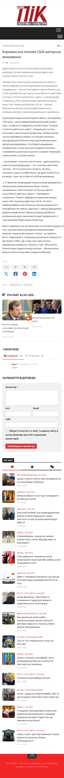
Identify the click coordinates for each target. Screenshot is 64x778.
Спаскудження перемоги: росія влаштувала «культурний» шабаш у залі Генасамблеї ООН (39, 559)
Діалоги (21, 509)
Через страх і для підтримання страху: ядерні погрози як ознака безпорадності (38, 737)
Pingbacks (36, 356)
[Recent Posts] (12, 467)
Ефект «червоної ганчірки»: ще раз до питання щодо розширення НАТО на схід (38, 580)
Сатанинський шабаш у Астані (33, 678)
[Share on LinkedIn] (34, 270)
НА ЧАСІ (42, 475)
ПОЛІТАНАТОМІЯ (34, 637)
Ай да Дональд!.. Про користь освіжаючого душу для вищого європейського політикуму (34, 600)
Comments (14, 356)
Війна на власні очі (27, 613)
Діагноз (21, 492)
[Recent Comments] (52, 467)
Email (36, 408)
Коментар (11, 387)
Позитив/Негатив (13, 46)
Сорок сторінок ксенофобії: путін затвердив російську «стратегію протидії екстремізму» (35, 661)
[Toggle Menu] (59, 36)
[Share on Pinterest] (25, 270)
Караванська (15, 285)
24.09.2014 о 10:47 (28, 364)
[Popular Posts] (32, 467)
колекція (28, 285)
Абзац (20, 532)
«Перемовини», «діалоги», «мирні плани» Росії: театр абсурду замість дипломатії (36, 539)
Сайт (8, 419)
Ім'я (7, 408)
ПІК (6, 63)
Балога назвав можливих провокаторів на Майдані (15, 328)
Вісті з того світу (26, 593)
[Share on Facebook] (15, 270)
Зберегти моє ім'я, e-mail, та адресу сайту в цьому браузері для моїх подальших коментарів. (31, 435)
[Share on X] (6, 270)
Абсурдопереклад (27, 475)
